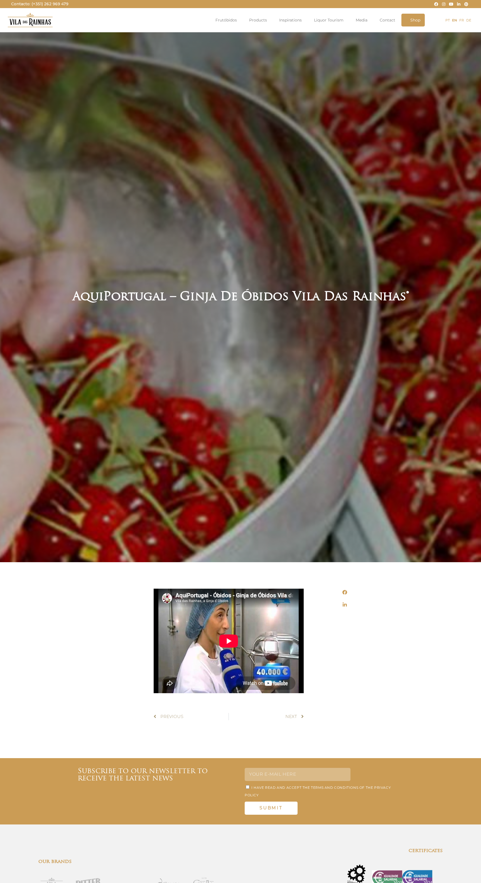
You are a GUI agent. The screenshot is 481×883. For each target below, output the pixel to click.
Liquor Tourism (328, 20)
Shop (415, 20)
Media (361, 20)
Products (258, 20)
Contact (387, 20)
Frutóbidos (226, 20)
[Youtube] (451, 4)
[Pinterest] (466, 4)
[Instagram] (443, 4)
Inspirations (290, 20)
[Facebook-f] (436, 4)
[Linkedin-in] (458, 4)
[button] (345, 592)
